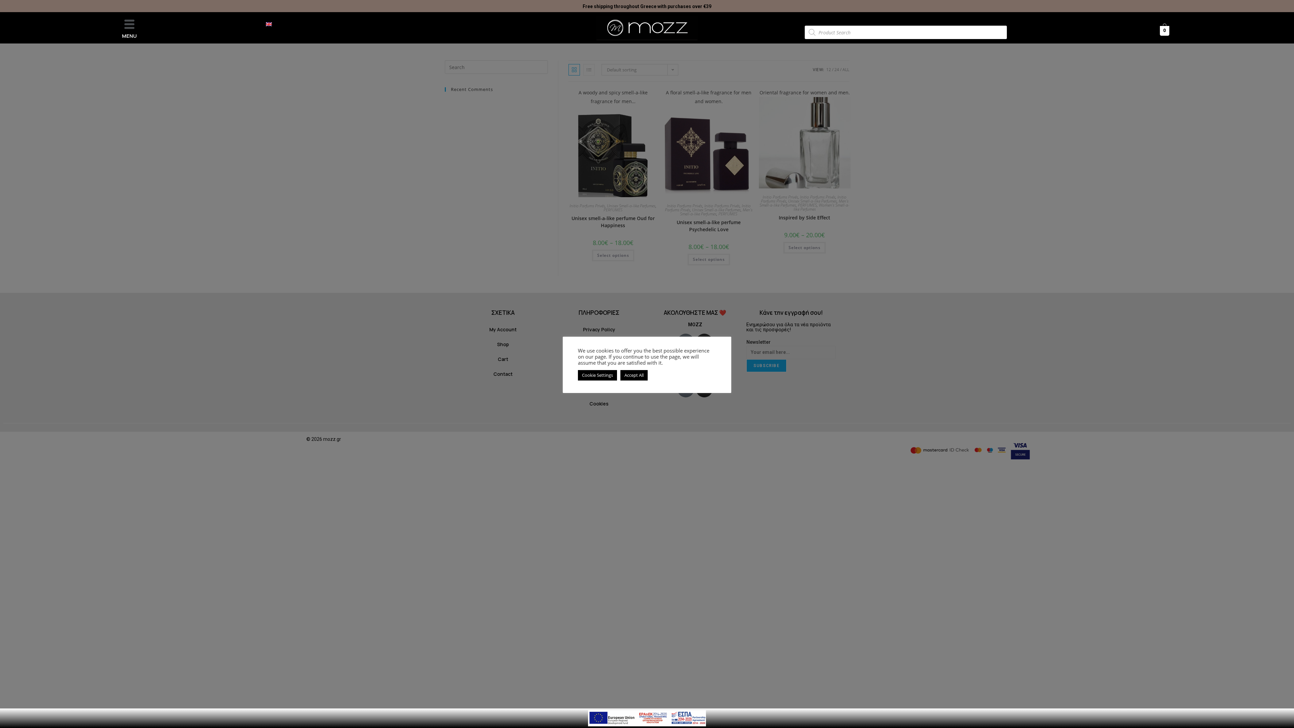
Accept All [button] (634, 375)
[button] (129, 24)
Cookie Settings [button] (597, 375)
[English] (272, 24)
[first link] (647, 718)
